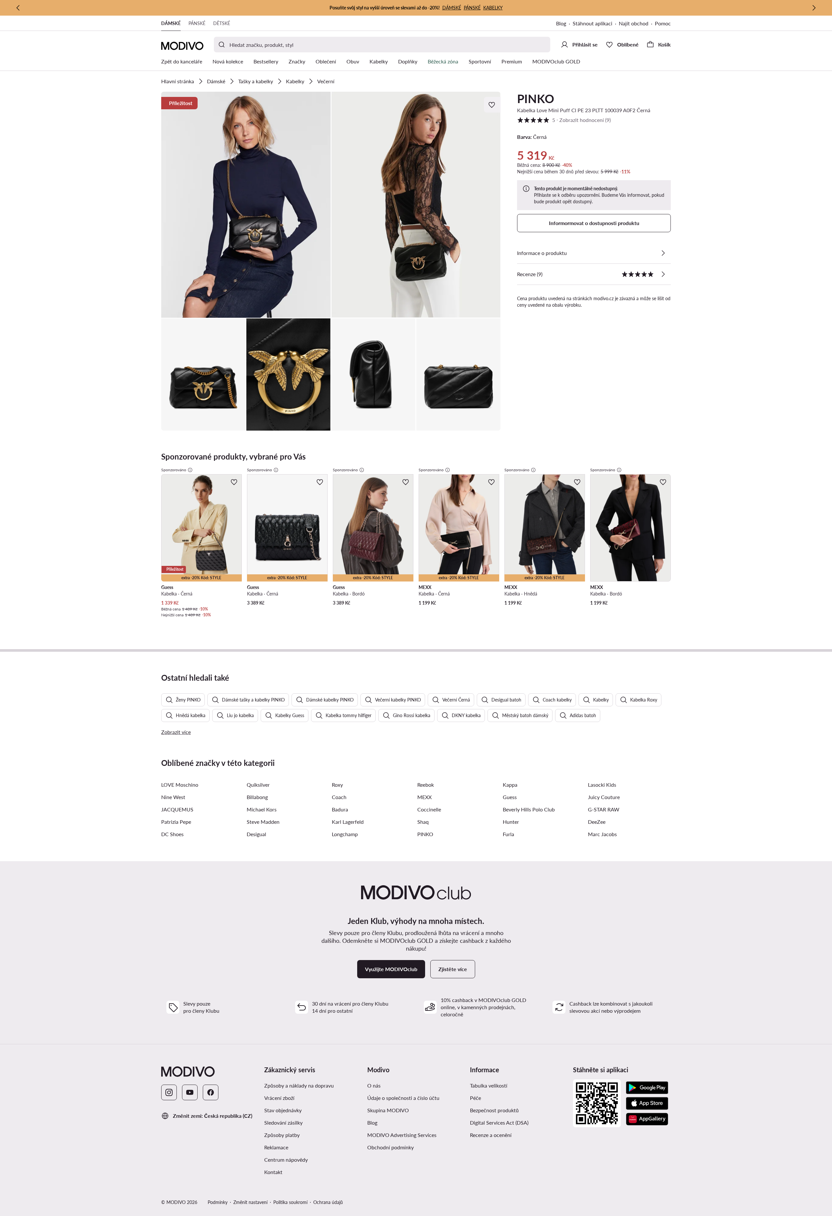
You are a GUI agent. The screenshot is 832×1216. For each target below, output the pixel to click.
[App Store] (647, 1103)
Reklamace (276, 1147)
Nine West (173, 797)
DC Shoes (172, 834)
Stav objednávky (283, 1110)
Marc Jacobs (602, 834)
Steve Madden (263, 822)
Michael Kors (262, 809)
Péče (475, 1098)
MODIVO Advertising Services (401, 1135)
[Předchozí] (18, 8)
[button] (246, 205)
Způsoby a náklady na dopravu (299, 1085)
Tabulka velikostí (488, 1085)
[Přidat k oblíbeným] (492, 105)
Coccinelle (429, 809)
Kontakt (273, 1172)
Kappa (510, 785)
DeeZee (596, 822)
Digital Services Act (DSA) (499, 1122)
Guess (510, 797)
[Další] (814, 8)
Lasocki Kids (602, 785)
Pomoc (663, 23)
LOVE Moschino (179, 785)
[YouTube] (190, 1092)
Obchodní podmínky (390, 1147)
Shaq (423, 822)
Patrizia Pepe (176, 822)
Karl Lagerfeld (348, 822)
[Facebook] (210, 1092)
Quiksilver (258, 785)
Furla (508, 834)
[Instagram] (169, 1092)
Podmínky (218, 1202)
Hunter (511, 822)
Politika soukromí (290, 1202)
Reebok (425, 785)
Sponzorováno (173, 469)
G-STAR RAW (603, 809)
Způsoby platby (282, 1135)
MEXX (424, 797)
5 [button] (564, 120)
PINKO (535, 98)
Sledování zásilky (283, 1122)
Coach (339, 797)
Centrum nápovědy (286, 1159)
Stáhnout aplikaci (592, 23)
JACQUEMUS (177, 809)
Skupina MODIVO (388, 1110)
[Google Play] (647, 1087)
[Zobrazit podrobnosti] (663, 253)
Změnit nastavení (250, 1202)
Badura (340, 809)
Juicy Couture (604, 797)
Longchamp (345, 834)
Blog (561, 23)
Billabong (257, 797)
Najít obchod (633, 23)
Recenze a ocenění (491, 1135)
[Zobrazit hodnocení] (663, 274)
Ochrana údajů (328, 1202)
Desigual (256, 834)
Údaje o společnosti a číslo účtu (403, 1098)
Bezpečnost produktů (494, 1110)
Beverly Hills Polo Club (529, 809)
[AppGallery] (647, 1119)
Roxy (337, 785)
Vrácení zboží (279, 1098)
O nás (374, 1085)
